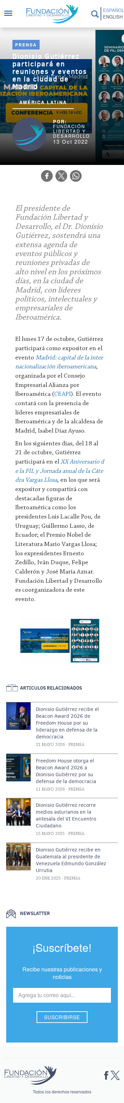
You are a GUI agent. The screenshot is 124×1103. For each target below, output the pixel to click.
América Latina (43, 102)
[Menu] (11, 14)
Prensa (26, 45)
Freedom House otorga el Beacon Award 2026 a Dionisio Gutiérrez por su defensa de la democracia (66, 771)
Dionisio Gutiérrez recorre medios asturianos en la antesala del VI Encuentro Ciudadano (66, 815)
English (112, 17)
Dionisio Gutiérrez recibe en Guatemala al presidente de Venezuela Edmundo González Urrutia (71, 860)
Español (112, 10)
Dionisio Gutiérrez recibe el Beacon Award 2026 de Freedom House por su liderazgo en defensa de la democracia (67, 723)
